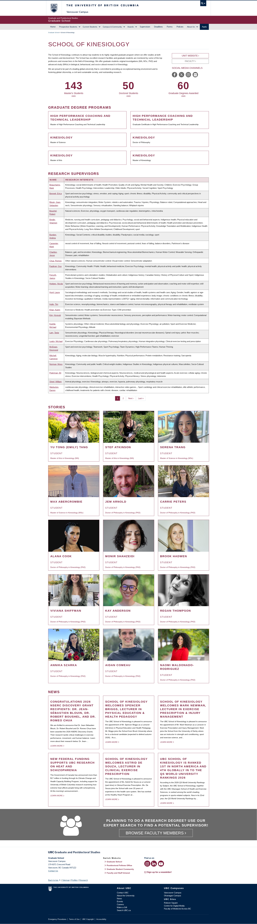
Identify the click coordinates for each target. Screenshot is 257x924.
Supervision (145, 27)
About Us (191, 27)
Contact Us (53, 871)
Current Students (90, 27)
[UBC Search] (203, 3)
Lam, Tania (54, 333)
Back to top (53, 880)
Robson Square (171, 903)
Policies (180, 27)
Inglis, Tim (53, 304)
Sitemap (65, 880)
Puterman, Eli (55, 373)
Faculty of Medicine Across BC (177, 909)
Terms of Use (74, 919)
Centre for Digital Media (174, 906)
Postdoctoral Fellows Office (119, 865)
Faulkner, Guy (55, 266)
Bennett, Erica (55, 193)
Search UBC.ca (124, 910)
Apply (204, 27)
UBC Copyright (88, 919)
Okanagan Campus (172, 895)
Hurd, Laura (54, 292)
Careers (120, 904)
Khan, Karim (54, 310)
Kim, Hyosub (55, 315)
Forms (170, 27)
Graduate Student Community (120, 869)
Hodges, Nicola (56, 284)
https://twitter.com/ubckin (181, 74)
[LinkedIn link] (154, 864)
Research (83, 880)
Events (120, 901)
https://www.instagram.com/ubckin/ (188, 74)
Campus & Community (112, 27)
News (119, 898)
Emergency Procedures (57, 919)
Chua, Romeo (55, 261)
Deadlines (158, 27)
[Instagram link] (147, 864)
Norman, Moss (56, 364)
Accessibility (101, 919)
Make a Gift (122, 907)
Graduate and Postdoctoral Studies (128, 852)
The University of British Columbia (54, 8)
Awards (130, 27)
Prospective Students (68, 27)
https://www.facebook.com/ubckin (174, 74)
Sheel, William (55, 381)
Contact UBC (122, 892)
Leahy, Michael (56, 341)
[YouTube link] (161, 864)
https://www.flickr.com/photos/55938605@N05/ (195, 74)
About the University (126, 895)
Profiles (74, 880)
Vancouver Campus (172, 892)
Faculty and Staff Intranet (118, 873)
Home (53, 27)
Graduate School (53, 32)
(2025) (73, 96)
